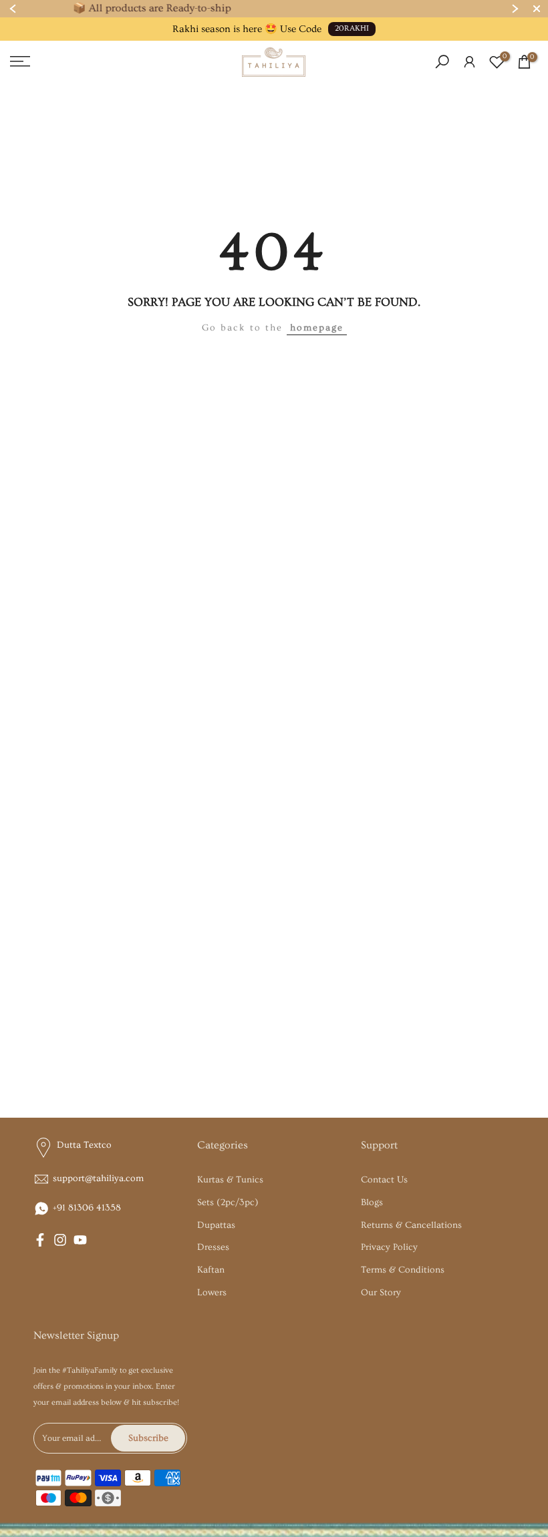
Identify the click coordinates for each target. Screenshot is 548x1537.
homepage (317, 327)
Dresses (213, 1247)
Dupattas (216, 1225)
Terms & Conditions (402, 1270)
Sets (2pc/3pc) (228, 1202)
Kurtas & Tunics (230, 1179)
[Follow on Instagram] (60, 1240)
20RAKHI (352, 28)
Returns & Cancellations (411, 1225)
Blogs (372, 1202)
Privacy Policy (389, 1247)
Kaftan (211, 1270)
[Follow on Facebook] (40, 1240)
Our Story (381, 1292)
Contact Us (384, 1179)
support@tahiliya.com (98, 1178)
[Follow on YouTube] (80, 1240)
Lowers (212, 1292)
